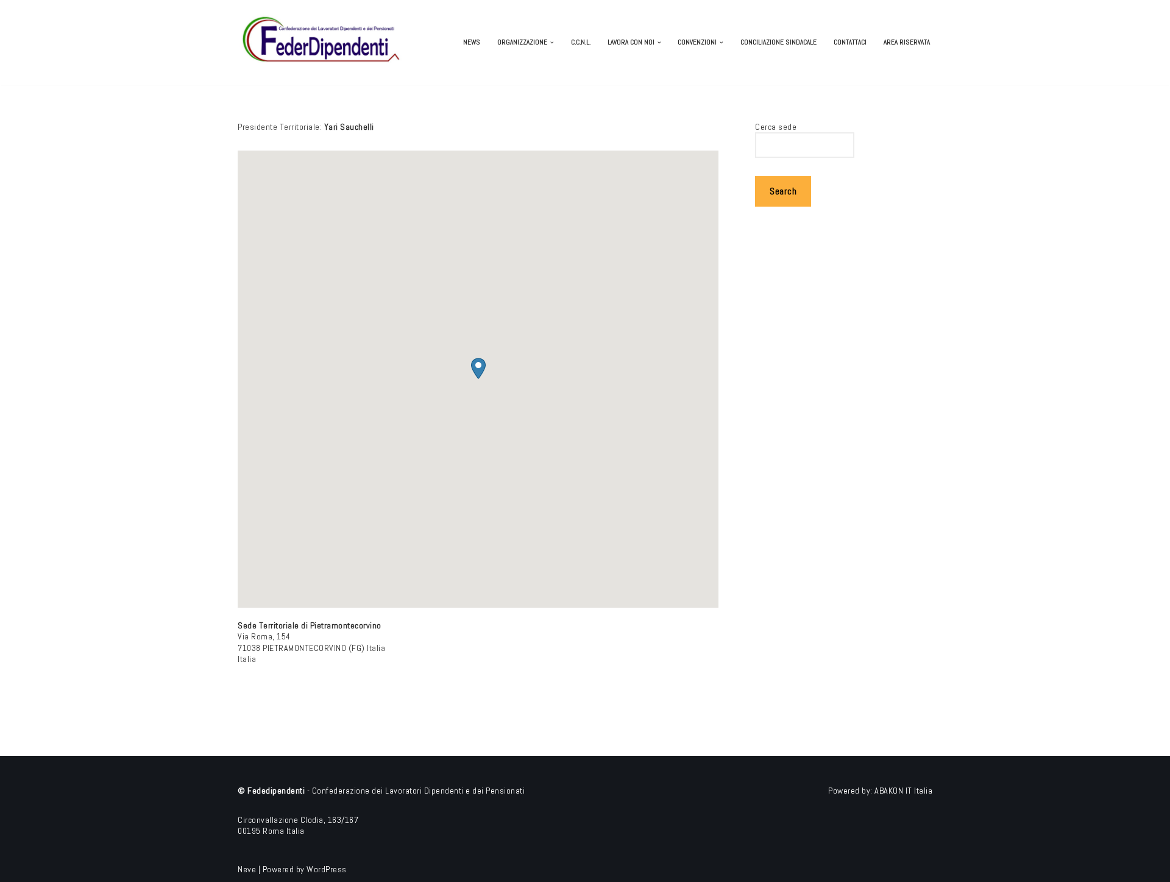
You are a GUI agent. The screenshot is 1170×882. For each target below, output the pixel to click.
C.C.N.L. (580, 42)
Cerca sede (775, 126)
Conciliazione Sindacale (778, 42)
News (471, 42)
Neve (247, 869)
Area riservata (907, 42)
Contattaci (850, 42)
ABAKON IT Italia (903, 790)
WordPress (327, 869)
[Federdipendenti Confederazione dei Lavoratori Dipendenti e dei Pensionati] (323, 42)
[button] (552, 42)
